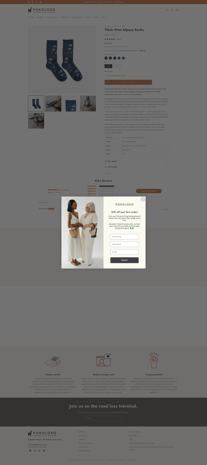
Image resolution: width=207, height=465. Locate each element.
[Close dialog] (143, 199)
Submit (124, 260)
